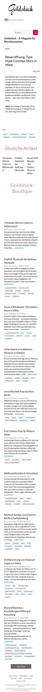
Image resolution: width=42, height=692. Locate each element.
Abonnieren (13, 676)
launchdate (8, 594)
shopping (8, 504)
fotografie (25, 378)
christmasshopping (11, 498)
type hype (32, 137)
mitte (31, 134)
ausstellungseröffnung (12, 648)
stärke (17, 549)
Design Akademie (20, 650)
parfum (23, 594)
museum (25, 381)
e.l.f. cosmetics (9, 336)
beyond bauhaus (27, 648)
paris (29, 594)
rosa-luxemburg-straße (19, 137)
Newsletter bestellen (16, 20)
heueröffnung (14, 134)
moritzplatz (18, 656)
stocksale (31, 293)
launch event (28, 591)
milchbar (24, 134)
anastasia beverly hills (11, 333)
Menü (7, 49)
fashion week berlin (11, 420)
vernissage (8, 659)
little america (9, 381)
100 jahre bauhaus (11, 645)
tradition (32, 420)
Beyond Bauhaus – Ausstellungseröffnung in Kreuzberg (17, 611)
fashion (21, 417)
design (7, 417)
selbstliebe (27, 546)
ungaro (7, 597)
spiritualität (8, 549)
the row (7, 296)
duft (14, 586)
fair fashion (15, 460)
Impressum (28, 678)
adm (4, 129)
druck (5, 134)
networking (18, 546)
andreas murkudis (10, 288)
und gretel (8, 338)
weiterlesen (19, 248)
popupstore (23, 420)
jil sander (18, 291)
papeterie (6, 137)
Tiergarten (16, 296)
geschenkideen (9, 501)
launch (19, 591)
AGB (20, 678)
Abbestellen (23, 676)
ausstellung (8, 378)
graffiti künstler (10, 591)
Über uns (13, 678)
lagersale (26, 291)
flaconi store (9, 588)
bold (22, 333)
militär (18, 381)
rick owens (22, 293)
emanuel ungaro (23, 586)
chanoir (7, 586)
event (23, 543)
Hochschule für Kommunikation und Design (18, 653)
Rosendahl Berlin (29, 656)
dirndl (14, 417)
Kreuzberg (8, 656)
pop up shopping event (12, 462)
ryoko (34, 336)
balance (7, 543)
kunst (33, 378)
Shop (31, 676)
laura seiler (8, 546)
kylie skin (19, 336)
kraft (28, 543)
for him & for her (21, 588)
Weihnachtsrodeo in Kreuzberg (21, 473)
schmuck (26, 501)
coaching (15, 543)
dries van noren (23, 288)
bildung (17, 378)
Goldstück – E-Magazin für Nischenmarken (19, 40)
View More (21, 666)
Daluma (29, 333)
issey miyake (9, 291)
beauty (7, 460)
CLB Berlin (8, 650)
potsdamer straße (10, 293)
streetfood (17, 504)
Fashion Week (30, 417)
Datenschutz (21, 681)
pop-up (27, 336)
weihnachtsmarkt (28, 504)
